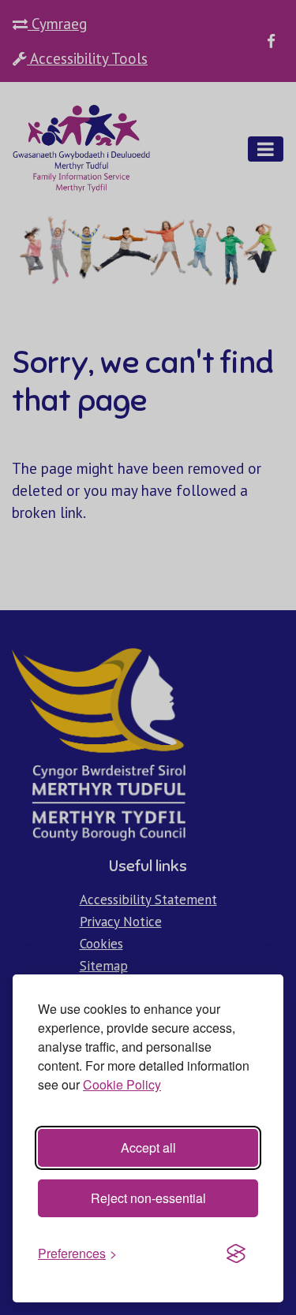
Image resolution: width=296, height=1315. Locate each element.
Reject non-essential (148, 1198)
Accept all (148, 1147)
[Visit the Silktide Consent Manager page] (236, 1253)
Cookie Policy (122, 1084)
